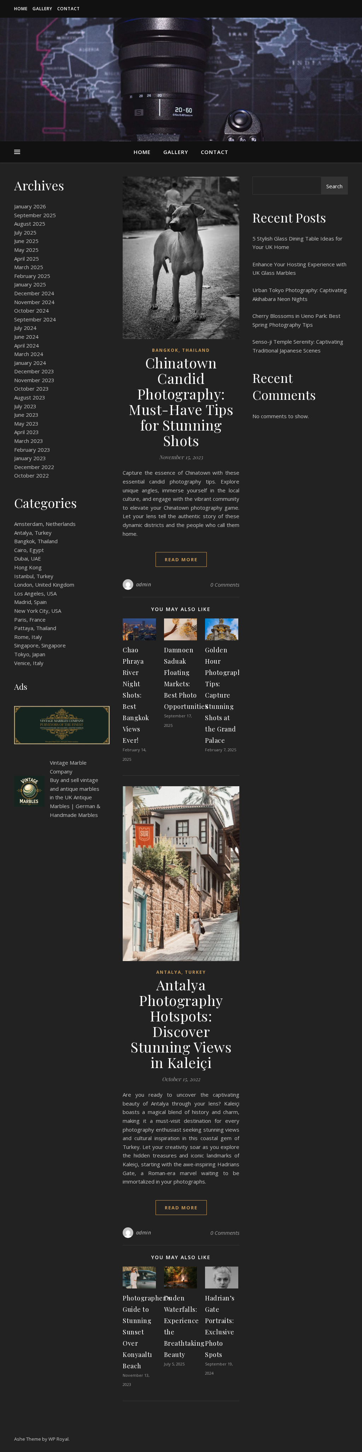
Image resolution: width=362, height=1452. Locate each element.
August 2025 (29, 223)
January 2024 (30, 362)
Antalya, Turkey (33, 532)
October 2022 (31, 475)
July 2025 (25, 232)
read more (181, 559)
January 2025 (30, 284)
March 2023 (28, 440)
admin (143, 584)
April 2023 (26, 431)
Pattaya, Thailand (35, 628)
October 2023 (31, 388)
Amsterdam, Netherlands (45, 523)
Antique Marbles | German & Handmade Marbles (75, 806)
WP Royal (58, 1439)
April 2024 (26, 345)
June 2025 (26, 240)
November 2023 (34, 380)
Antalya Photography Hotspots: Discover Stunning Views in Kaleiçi (181, 1023)
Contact (68, 9)
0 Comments (224, 584)
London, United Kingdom (44, 584)
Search (334, 186)
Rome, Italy (28, 636)
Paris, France (30, 619)
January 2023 (30, 458)
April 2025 (26, 258)
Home (21, 9)
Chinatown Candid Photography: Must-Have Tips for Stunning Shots (181, 401)
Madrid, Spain (30, 601)
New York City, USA (37, 610)
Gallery (42, 9)
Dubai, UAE (27, 558)
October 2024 (31, 310)
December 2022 (34, 466)
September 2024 (35, 319)
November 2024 (34, 302)
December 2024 (34, 293)
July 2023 (25, 406)
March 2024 (28, 353)
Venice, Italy (28, 662)
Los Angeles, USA (35, 593)
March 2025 (28, 267)
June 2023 (26, 414)
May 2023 (26, 423)
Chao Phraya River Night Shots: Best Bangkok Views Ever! (136, 695)
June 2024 (26, 336)
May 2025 (26, 249)
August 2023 (29, 397)
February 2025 (32, 275)
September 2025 (35, 215)
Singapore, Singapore (40, 645)
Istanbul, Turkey (33, 576)
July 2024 (25, 327)
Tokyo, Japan (29, 654)
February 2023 (32, 449)
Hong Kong (28, 567)
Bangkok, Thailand (36, 541)
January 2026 (30, 206)
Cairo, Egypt (29, 549)
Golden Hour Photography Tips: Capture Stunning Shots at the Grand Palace (225, 695)
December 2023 (34, 371)
